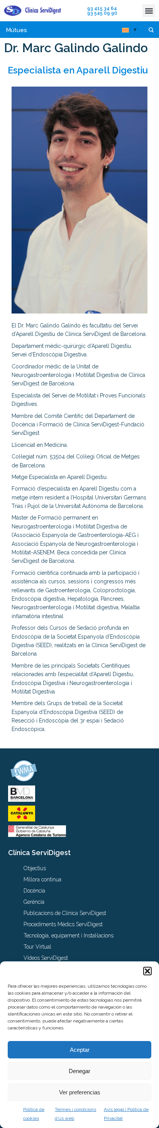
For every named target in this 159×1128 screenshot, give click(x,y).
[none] (129, 29)
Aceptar (80, 1049)
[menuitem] (129, 29)
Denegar (79, 1071)
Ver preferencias (79, 1092)
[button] (147, 971)
